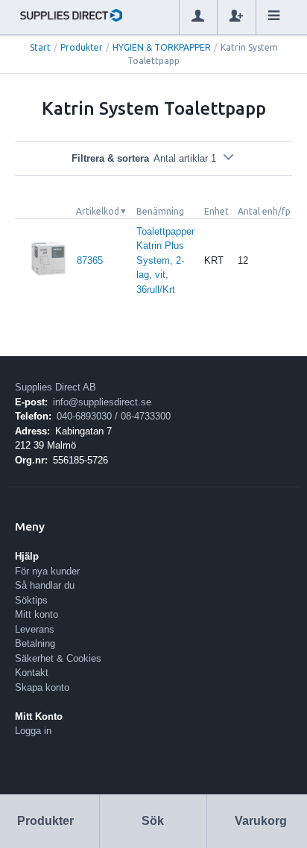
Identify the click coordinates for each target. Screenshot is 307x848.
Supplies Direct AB (55, 387)
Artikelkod (97, 211)
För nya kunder (47, 571)
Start (40, 47)
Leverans (34, 629)
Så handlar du (45, 585)
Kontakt (31, 672)
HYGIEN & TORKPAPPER (162, 47)
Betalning (35, 643)
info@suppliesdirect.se (102, 402)
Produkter (81, 47)
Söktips (31, 600)
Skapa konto (42, 687)
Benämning (160, 211)
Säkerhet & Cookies (58, 658)
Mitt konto (36, 614)
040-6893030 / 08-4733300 (114, 416)
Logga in (33, 730)
